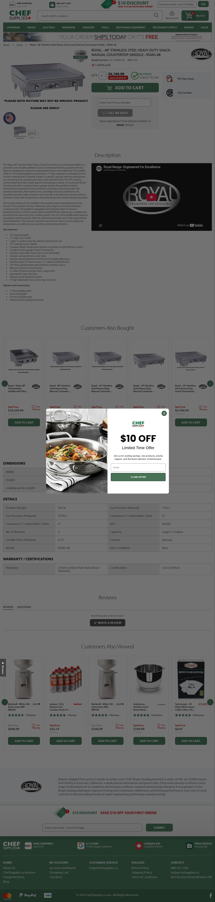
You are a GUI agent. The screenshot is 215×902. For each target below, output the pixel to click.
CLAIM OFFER (138, 477)
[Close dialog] (164, 413)
